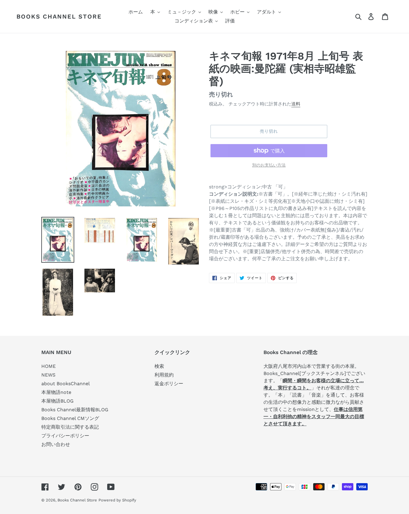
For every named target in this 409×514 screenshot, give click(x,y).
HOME (48, 366)
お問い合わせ (55, 444)
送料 (295, 104)
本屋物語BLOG (57, 401)
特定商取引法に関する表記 (70, 427)
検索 (159, 366)
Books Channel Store (59, 16)
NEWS (48, 375)
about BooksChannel (65, 383)
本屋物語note (56, 392)
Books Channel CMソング (70, 418)
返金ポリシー (168, 383)
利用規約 (164, 375)
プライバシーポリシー (65, 436)
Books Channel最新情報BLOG (74, 409)
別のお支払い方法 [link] (269, 165)
